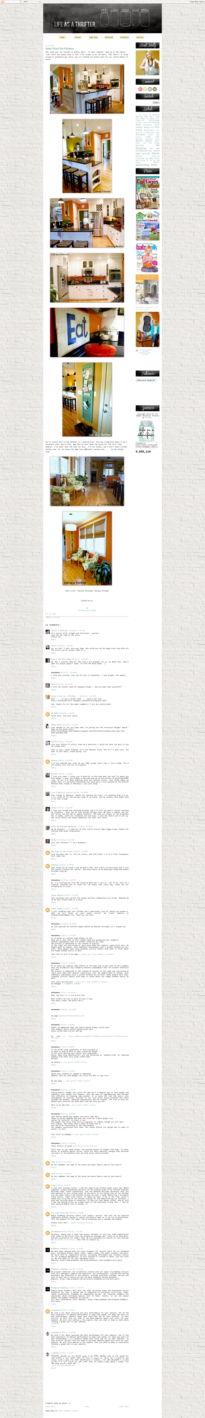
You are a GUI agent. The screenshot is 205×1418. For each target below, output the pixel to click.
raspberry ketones (73, 984)
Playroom (155, 156)
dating (67, 995)
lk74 (53, 1162)
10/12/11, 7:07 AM (77, 631)
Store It (144, 160)
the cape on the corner (61, 852)
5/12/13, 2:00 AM (68, 1090)
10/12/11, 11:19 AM (64, 684)
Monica (54, 760)
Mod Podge (154, 143)
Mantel (139, 141)
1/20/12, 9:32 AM (65, 774)
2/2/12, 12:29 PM (80, 793)
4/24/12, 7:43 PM (68, 880)
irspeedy (55, 1310)
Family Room (142, 127)
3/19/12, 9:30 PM (66, 865)
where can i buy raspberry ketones (97, 954)
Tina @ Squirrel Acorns (61, 793)
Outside (146, 154)
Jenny (53, 808)
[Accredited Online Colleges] (145, 351)
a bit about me (143, 115)
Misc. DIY (141, 143)
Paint (155, 153)
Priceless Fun (142, 158)
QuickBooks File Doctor (64, 1240)
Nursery (140, 146)
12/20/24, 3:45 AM (67, 1332)
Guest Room (155, 133)
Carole (54, 742)
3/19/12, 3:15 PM (80, 852)
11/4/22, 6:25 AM (75, 1288)
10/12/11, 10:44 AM (69, 673)
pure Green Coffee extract (85, 1146)
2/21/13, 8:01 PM (68, 935)
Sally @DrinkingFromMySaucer (64, 826)
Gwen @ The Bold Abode (61, 659)
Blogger (148, 418)
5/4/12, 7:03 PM (71, 895)
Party (139, 156)
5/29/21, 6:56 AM (76, 1213)
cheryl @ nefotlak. (59, 631)
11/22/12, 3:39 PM (68, 924)
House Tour (154, 135)
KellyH (54, 774)
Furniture (149, 130)
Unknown (54, 865)
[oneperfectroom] (146, 441)
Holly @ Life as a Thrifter (63, 696)
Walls (156, 162)
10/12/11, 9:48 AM (80, 659)
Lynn (53, 1185)
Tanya (53, 646)
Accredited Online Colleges (145, 353)
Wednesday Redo (146, 165)
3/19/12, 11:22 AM (66, 840)
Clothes (139, 123)
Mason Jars (152, 141)
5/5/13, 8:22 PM (67, 1071)
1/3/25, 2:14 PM (66, 1353)
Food (152, 127)
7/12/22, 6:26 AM (75, 1269)
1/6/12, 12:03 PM (65, 742)
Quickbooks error (58, 1232)
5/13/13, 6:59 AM (68, 1143)
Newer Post (50, 1407)
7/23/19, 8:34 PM (63, 1185)
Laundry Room (152, 139)
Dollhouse (147, 125)
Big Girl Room (152, 116)
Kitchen (56, 617)
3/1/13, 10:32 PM (68, 993)
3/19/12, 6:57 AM (85, 826)
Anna (53, 684)
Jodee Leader (57, 909)
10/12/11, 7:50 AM (64, 646)
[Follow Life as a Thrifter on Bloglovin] (146, 381)
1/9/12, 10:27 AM (65, 760)
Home (87, 1407)
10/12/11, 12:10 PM (87, 696)
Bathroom (156, 115)
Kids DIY (152, 137)
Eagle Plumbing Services (82, 1223)
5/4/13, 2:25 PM (67, 1025)
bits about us (142, 118)
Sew (151, 158)
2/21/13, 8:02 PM (68, 963)
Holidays (140, 135)
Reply (53, 640)
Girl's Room (145, 133)
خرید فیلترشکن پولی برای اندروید (63, 1365)
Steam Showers (57, 895)
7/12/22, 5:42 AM (75, 1249)
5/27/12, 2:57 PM (70, 909)
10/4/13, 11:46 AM (63, 1162)
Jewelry (139, 137)
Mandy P (54, 840)
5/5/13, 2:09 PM (67, 1047)
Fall (157, 125)
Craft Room (147, 123)
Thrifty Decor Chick (87, 611)
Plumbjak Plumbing (59, 1249)
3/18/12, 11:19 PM (64, 808)
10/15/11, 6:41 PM (70, 725)
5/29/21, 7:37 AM (74, 1232)
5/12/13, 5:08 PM (68, 1114)
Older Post (124, 1407)
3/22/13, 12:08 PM (68, 1009)
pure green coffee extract (75, 1062)
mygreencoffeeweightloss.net (71, 1016)
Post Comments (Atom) (68, 1411)
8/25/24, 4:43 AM (67, 1310)
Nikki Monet (56, 725)
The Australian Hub (59, 1213)
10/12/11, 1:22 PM (66, 713)
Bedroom (139, 116)
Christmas (154, 120)
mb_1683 (54, 713)
